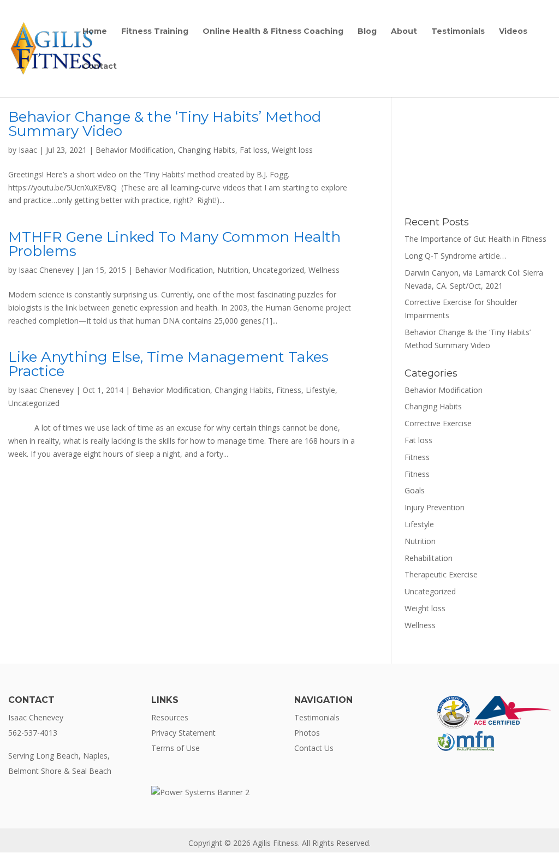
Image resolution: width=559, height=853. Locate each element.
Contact (99, 66)
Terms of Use (175, 748)
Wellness (324, 270)
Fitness (288, 390)
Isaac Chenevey (46, 270)
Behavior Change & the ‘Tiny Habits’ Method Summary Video (164, 124)
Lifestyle (320, 390)
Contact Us (314, 748)
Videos (513, 31)
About (404, 31)
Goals (415, 490)
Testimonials (458, 31)
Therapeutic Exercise (441, 574)
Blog (367, 31)
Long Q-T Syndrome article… (455, 255)
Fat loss (253, 150)
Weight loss (292, 150)
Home (94, 31)
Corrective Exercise (438, 423)
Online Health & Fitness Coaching (273, 31)
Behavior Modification (135, 150)
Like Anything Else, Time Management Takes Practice (168, 364)
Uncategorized (278, 270)
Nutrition (232, 270)
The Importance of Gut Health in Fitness (475, 239)
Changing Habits (206, 150)
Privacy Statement (183, 732)
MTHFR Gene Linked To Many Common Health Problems (174, 244)
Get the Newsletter (477, 171)
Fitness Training (154, 31)
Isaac (28, 150)
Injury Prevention (435, 507)
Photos (307, 732)
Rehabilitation (429, 558)
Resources (169, 717)
